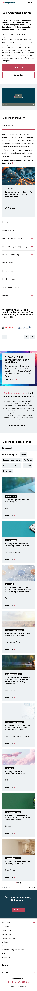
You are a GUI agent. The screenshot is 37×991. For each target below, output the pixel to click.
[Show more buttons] (33, 104)
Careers (5, 954)
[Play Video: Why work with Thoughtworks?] (18, 96)
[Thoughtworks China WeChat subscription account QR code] (19, 983)
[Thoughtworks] (9, 3)
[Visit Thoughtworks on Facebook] (12, 983)
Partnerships (6, 934)
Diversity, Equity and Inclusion (13, 950)
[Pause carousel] (4, 337)
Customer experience (11, 466)
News (4, 946)
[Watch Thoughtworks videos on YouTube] (23, 983)
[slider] (18, 104)
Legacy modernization (12, 460)
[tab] (18, 125)
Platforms (28, 460)
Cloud (23, 455)
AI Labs (5, 942)
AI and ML (27, 466)
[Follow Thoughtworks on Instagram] (27, 983)
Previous (7, 887)
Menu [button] (30, 2)
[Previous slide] (26, 337)
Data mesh (7, 471)
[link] (15, 213)
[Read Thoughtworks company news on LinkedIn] (9, 983)
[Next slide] (32, 337)
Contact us (6, 957)
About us (5, 927)
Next (31, 887)
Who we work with (9, 938)
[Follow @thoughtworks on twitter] (16, 983)
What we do (6, 930)
